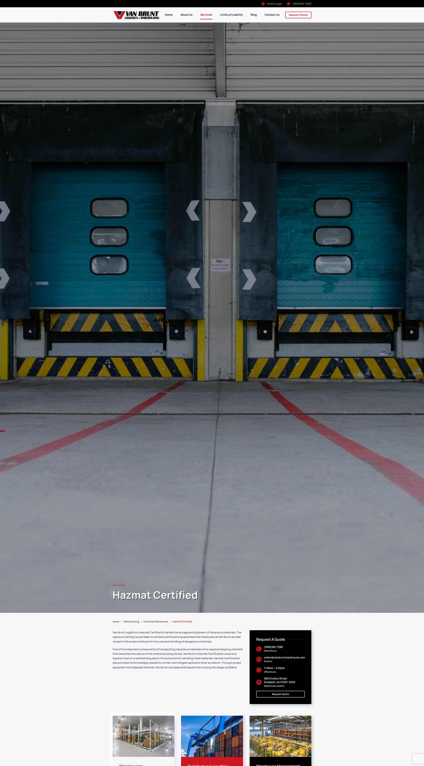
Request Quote (280, 694)
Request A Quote (298, 14)
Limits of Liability (231, 15)
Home (169, 15)
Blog (254, 15)
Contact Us (272, 15)
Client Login (274, 3)
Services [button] (206, 15)
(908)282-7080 (301, 3)
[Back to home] (137, 15)
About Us (186, 15)
